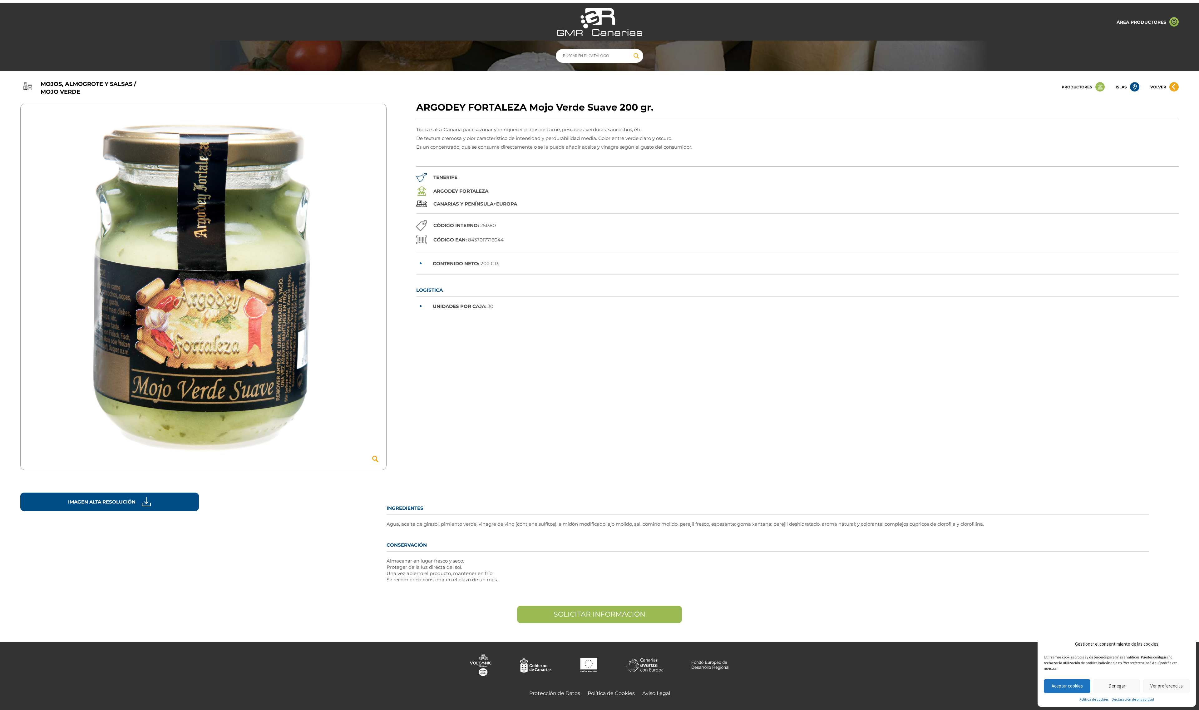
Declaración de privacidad (1133, 699)
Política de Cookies (611, 693)
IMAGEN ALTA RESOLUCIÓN (102, 502)
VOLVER (1158, 87)
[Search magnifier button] (636, 56)
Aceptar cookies (1067, 686)
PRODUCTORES (1077, 87)
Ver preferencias (1166, 686)
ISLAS (1121, 87)
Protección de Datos (554, 693)
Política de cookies (1093, 699)
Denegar (1116, 686)
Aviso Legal (656, 693)
